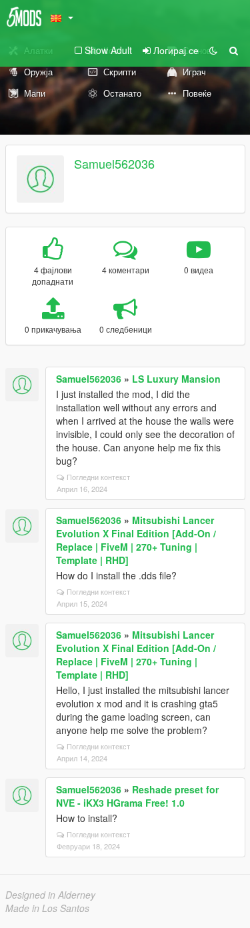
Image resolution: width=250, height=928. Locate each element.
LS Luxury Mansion (176, 378)
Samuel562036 (114, 163)
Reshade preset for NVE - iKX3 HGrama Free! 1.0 (137, 796)
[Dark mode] (213, 50)
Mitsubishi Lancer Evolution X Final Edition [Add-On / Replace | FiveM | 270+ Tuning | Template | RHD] (136, 540)
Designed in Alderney (50, 894)
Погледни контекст (98, 476)
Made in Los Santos (47, 908)
